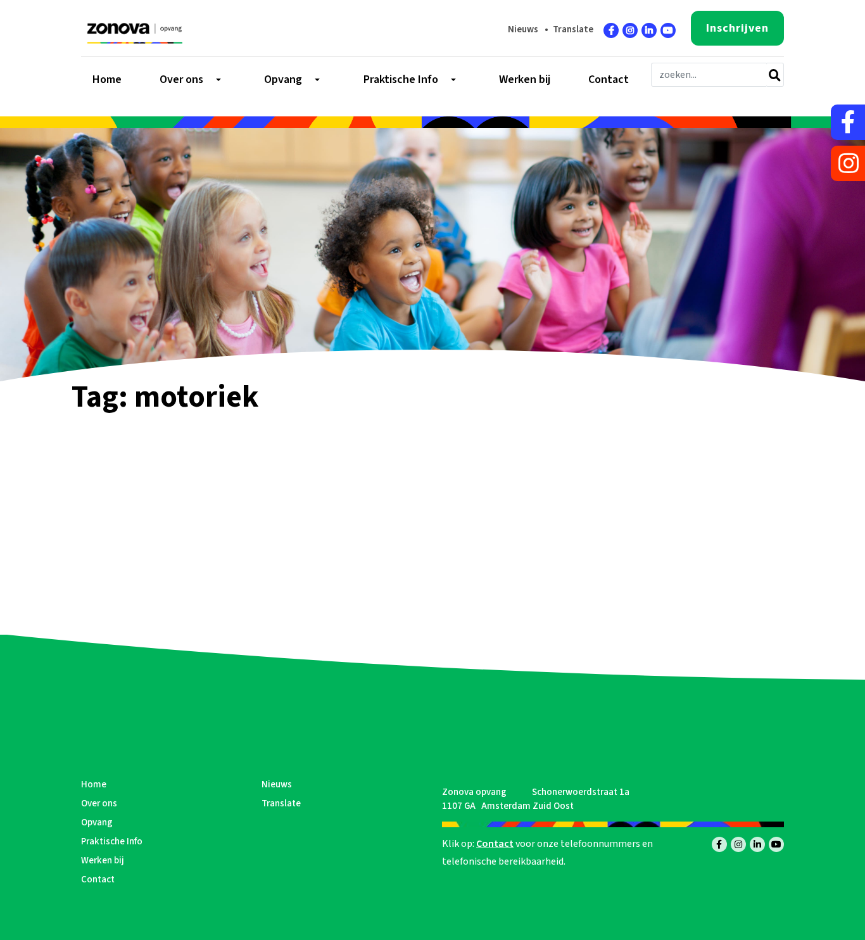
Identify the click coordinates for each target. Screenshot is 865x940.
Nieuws (523, 29)
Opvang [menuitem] (283, 80)
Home (93, 784)
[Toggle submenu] (217, 80)
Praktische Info (111, 841)
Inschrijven (737, 28)
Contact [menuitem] (608, 80)
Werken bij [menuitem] (524, 80)
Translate (573, 29)
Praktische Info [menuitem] (400, 80)
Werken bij (102, 860)
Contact (98, 879)
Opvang (97, 822)
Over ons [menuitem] (181, 80)
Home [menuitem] (107, 80)
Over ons (99, 803)
